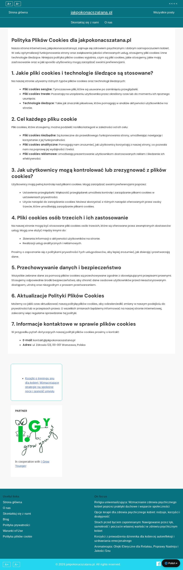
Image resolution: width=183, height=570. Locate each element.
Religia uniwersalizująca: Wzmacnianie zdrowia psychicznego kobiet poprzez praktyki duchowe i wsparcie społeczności (135, 504)
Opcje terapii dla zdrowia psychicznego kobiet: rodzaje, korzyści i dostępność (137, 514)
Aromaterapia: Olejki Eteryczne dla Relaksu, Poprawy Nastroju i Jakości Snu (136, 548)
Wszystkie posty (164, 12)
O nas (108, 22)
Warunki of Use (13, 530)
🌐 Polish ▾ (171, 563)
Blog (6, 519)
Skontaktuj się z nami (85, 22)
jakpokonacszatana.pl (91, 12)
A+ (9, 4)
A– (17, 4)
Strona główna (18, 12)
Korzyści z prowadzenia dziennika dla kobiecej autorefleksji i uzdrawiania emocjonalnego (134, 538)
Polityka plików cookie (17, 536)
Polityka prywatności (16, 525)
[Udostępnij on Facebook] (158, 564)
